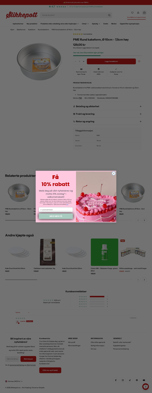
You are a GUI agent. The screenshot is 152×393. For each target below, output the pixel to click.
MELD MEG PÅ (56, 216)
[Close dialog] (113, 173)
